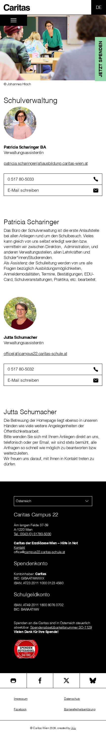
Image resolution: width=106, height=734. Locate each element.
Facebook (20, 709)
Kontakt (19, 547)
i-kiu (73, 728)
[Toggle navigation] (13, 20)
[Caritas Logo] (17, 7)
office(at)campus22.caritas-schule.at (35, 353)
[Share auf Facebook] (40, 680)
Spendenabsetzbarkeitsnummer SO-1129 (61, 627)
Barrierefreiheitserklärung (79, 709)
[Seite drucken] (13, 680)
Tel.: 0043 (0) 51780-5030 (32, 534)
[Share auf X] (66, 680)
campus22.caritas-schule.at (44, 552)
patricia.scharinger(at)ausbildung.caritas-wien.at (46, 163)
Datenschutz (72, 698)
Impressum (21, 698)
